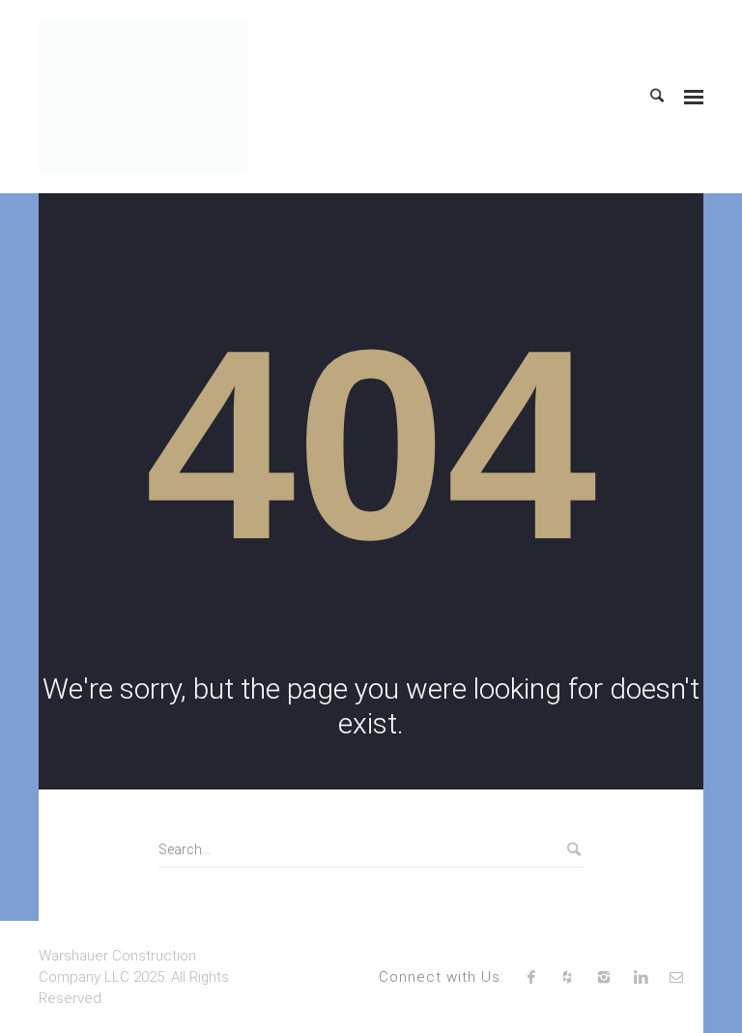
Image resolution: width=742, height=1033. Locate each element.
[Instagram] (604, 977)
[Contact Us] (676, 977)
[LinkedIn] (640, 977)
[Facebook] (531, 977)
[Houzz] (568, 977)
